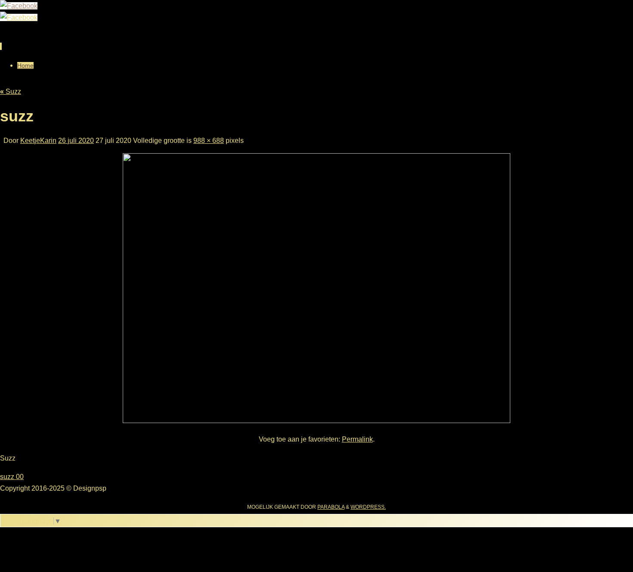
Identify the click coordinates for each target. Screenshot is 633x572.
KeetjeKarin (38, 140)
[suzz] (316, 420)
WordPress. (368, 507)
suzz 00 (12, 476)
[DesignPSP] (18, 5)
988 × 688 (208, 140)
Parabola (330, 507)
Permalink (357, 439)
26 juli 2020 (76, 140)
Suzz (10, 91)
